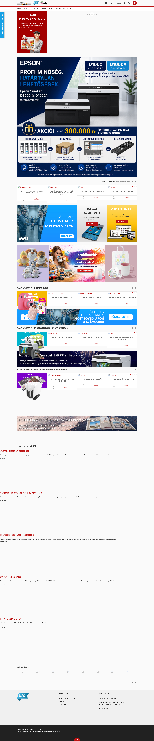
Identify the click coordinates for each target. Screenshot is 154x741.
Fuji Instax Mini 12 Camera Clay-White (122, 298)
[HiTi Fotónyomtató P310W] (50, 333)
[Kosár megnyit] (134, 2)
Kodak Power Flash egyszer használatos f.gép (32, 192)
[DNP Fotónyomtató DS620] (83, 333)
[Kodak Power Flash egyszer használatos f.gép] (24, 187)
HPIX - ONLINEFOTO (10, 619)
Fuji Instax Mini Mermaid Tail (62, 298)
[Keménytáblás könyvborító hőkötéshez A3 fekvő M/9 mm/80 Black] (53, 187)
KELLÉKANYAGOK (54, 8)
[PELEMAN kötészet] (77, 423)
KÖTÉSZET (66, 8)
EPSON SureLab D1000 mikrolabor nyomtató (122, 338)
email (100, 710)
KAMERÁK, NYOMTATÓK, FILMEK (32, 297)
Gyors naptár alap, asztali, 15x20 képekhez (62, 380)
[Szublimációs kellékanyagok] (77, 263)
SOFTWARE (43, 8)
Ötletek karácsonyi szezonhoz (14, 451)
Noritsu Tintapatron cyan (122, 191)
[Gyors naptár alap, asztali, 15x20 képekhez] (55, 375)
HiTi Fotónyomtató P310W (62, 338)
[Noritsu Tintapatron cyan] (112, 187)
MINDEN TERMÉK (22, 8)
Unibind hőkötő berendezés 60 (122, 379)
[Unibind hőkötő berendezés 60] (112, 375)
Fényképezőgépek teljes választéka (17, 535)
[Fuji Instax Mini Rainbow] (86, 293)
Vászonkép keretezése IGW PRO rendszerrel (21, 493)
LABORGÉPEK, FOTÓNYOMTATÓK (32, 339)
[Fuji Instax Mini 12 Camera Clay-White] (115, 293)
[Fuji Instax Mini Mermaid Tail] (56, 293)
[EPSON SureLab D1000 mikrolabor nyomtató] (111, 333)
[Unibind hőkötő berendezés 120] (82, 375)
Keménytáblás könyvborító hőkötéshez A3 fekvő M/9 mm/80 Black (62, 193)
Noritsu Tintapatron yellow (92, 191)
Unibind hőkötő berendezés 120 (92, 379)
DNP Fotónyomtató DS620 (92, 338)
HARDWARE (33, 8)
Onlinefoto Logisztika (10, 577)
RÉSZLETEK (92, 223)
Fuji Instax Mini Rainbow (92, 298)
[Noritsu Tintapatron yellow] (81, 187)
